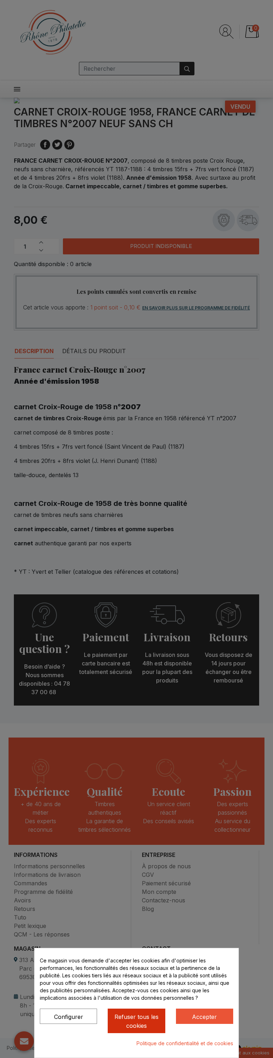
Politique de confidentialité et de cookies (184, 1043)
